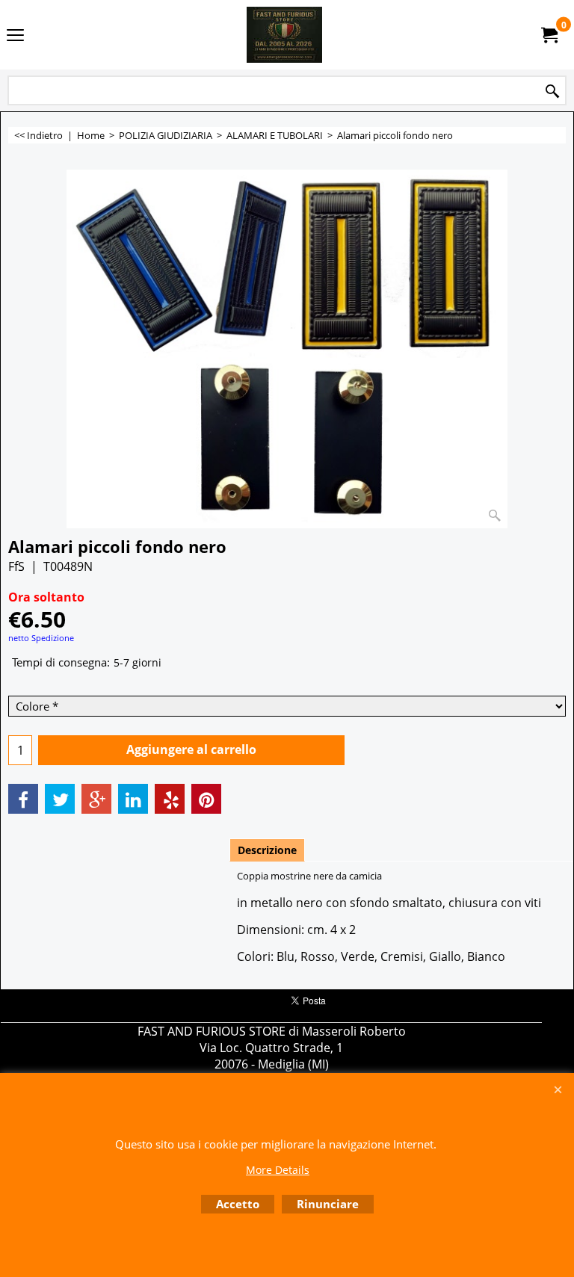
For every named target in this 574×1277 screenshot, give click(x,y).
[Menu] (15, 36)
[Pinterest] (206, 799)
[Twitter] (60, 799)
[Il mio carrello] (548, 35)
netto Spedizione (41, 637)
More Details (277, 1170)
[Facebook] (23, 799)
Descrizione (267, 850)
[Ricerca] (552, 91)
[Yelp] (170, 799)
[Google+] (96, 799)
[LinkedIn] (133, 799)
